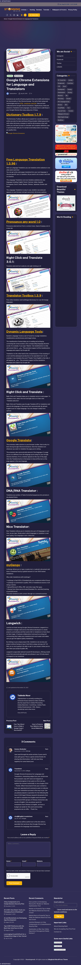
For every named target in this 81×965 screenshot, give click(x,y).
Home (5, 19)
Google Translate (18, 440)
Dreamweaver (61, 92)
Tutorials (70, 111)
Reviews (60, 104)
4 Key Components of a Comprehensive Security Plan (14, 903)
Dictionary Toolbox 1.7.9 (23, 114)
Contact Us (57, 932)
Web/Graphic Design (63, 117)
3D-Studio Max (62, 80)
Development (18, 75)
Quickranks (32, 929)
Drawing (70, 89)
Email (24, 861)
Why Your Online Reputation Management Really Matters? (39, 931)
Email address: (59, 902)
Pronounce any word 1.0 (23, 222)
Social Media (61, 107)
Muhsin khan (33, 915)
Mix (66, 95)
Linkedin (59, 67)
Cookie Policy (58, 946)
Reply (46, 749)
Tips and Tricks (61, 111)
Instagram (60, 56)
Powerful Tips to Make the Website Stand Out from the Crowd (39, 911)
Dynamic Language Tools (24, 331)
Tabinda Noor (24, 695)
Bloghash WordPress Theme (58, 959)
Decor (64, 86)
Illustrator (60, 95)
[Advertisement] (40, 33)
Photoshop (61, 98)
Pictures (69, 98)
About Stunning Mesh (61, 926)
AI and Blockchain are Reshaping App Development (15, 919)
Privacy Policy (58, 942)
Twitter (59, 63)
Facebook (60, 59)
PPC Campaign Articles (63, 101)
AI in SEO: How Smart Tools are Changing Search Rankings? (14, 911)
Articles (10, 75)
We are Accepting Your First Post (64, 929)
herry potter (33, 902)
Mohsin (31, 908)
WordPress (60, 120)
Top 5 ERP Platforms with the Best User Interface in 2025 (14, 927)
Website (40, 861)
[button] (34, 15)
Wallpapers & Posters (63, 114)
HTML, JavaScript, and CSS (28, 103)
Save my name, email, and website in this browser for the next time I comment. (28, 871)
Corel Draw (70, 83)
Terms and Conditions (60, 949)
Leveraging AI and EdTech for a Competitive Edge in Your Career (15, 935)
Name (8, 861)
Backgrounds (61, 83)
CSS (59, 86)
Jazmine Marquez (34, 922)
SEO (66, 104)
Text (68, 107)
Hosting (70, 92)
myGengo (13, 565)
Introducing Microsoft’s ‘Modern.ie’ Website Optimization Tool (39, 904)
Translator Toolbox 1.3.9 (23, 295)
